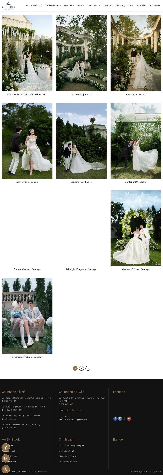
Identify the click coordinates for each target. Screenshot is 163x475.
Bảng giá (68, 6)
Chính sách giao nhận (68, 461)
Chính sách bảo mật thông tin (71, 445)
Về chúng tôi (36, 6)
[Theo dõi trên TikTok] (125, 419)
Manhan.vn (42, 471)
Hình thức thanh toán (68, 456)
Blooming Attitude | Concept (27, 357)
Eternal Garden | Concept (27, 269)
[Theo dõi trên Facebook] (115, 419)
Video (79, 6)
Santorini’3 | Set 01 (136, 94)
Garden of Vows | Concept (136, 269)
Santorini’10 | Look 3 (27, 182)
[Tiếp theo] (87, 368)
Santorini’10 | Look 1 (136, 182)
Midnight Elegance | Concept (81, 269)
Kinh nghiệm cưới (123, 6)
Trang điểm (108, 6)
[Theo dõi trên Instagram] (120, 419)
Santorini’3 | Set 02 (81, 94)
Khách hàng (141, 6)
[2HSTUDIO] (8, 5)
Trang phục (92, 6)
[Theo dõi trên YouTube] (129, 419)
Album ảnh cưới (52, 6)
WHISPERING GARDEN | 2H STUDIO (27, 94)
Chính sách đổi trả (66, 451)
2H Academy (154, 6)
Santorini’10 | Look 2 (81, 182)
